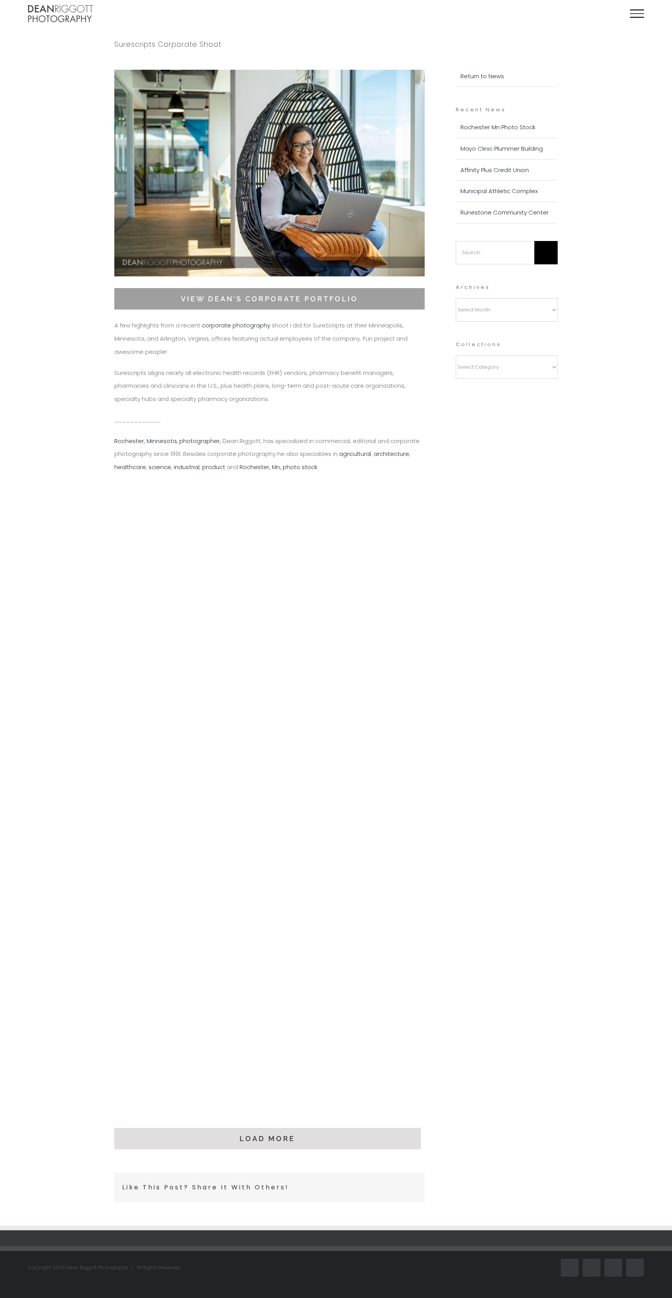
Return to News (482, 76)
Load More (267, 1138)
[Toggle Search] (610, 13)
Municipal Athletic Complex (499, 191)
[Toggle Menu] (637, 13)
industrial (187, 467)
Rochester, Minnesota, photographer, (167, 441)
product (213, 467)
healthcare (130, 467)
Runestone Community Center (504, 212)
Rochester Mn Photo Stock (498, 127)
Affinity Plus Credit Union (494, 170)
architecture (391, 454)
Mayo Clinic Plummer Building (501, 148)
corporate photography (236, 325)
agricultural (355, 454)
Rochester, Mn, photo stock (278, 467)
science (160, 467)
